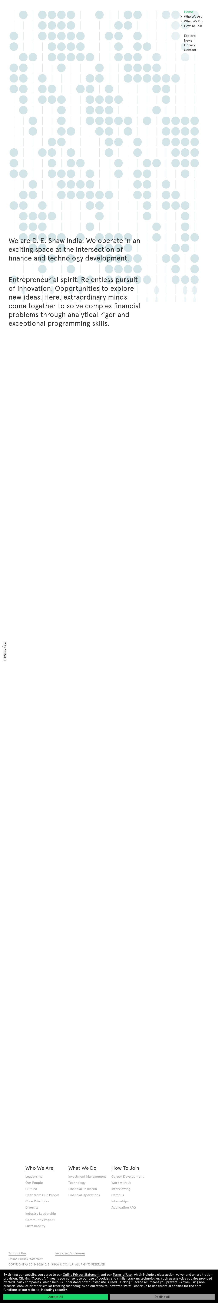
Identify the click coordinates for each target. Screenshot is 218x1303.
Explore (190, 36)
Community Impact (40, 1220)
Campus (117, 1195)
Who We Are (193, 16)
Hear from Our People (42, 1195)
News (188, 40)
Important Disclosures (70, 1253)
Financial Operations (84, 1195)
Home (188, 12)
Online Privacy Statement (81, 1275)
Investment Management (87, 1176)
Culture (31, 1189)
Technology (76, 1183)
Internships (120, 1201)
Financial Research (82, 1189)
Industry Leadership (40, 1214)
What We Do (193, 21)
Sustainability (35, 1226)
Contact (190, 50)
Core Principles (37, 1201)
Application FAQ (123, 1207)
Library (189, 45)
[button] (181, 16)
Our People (34, 1183)
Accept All (55, 1297)
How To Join (193, 26)
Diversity (31, 1207)
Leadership (33, 1176)
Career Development (127, 1176)
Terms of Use (122, 1275)
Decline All (162, 1297)
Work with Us (121, 1183)
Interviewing (120, 1189)
